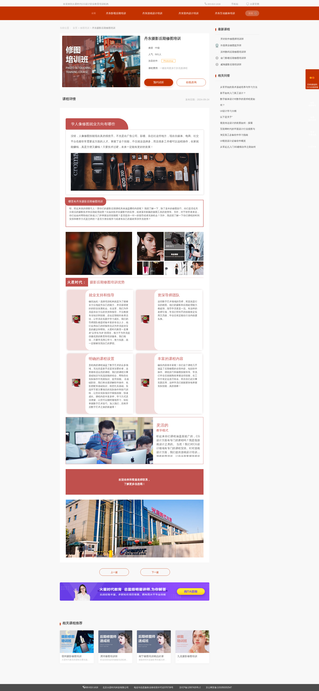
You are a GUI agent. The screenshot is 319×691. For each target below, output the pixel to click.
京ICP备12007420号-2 (190, 687)
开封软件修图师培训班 (232, 39)
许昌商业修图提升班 (230, 45)
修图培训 (84, 28)
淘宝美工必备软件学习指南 (234, 135)
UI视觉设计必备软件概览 (233, 141)
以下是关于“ (226, 117)
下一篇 (155, 572)
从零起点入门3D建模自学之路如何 (238, 147)
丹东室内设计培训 (189, 13)
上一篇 (114, 572)
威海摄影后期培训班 (230, 64)
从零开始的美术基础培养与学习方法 (238, 87)
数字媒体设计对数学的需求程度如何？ (237, 102)
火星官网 (254, 4)
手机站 (234, 4)
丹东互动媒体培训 (225, 13)
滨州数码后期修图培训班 (233, 51)
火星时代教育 (72, 13)
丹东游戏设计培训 (152, 13)
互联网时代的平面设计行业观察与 (237, 129)
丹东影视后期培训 (116, 13)
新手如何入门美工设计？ (233, 93)
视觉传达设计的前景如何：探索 (236, 123)
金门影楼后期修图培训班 (233, 58)
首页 (75, 28)
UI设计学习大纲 (228, 111)
